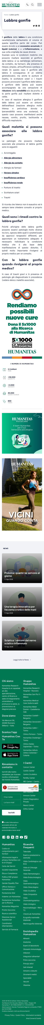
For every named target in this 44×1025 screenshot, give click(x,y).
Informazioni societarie (33, 1015)
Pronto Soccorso (8, 910)
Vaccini (26, 981)
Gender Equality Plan (10, 883)
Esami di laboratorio (31, 946)
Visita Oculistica (29, 891)
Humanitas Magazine (10, 906)
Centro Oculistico (30, 774)
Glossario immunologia (32, 949)
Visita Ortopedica (30, 894)
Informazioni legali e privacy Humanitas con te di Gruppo (11, 860)
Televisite (27, 851)
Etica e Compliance (9, 873)
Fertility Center (29, 778)
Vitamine (26, 985)
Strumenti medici (30, 974)
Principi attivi (28, 964)
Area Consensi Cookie (33, 1018)
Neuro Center (28, 805)
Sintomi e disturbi (30, 971)
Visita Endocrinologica (32, 877)
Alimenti (26, 938)
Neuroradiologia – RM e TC (32, 909)
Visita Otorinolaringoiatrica (31, 899)
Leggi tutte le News (21, 660)
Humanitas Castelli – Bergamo (31, 716)
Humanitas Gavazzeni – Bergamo (32, 723)
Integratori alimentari (31, 956)
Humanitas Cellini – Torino (30, 729)
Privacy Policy (10, 1015)
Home (6, 15)
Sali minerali (28, 967)
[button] (39, 4)
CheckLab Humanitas (31, 914)
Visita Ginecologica (30, 887)
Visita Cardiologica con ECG (32, 862)
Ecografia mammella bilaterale (31, 918)
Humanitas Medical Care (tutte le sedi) (30, 701)
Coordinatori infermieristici (7, 924)
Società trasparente (10, 870)
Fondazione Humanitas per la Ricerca (11, 901)
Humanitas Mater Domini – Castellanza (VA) (31, 709)
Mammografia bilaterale (32, 924)
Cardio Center (28, 771)
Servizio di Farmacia (10, 929)
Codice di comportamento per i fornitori (10, 851)
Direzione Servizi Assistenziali (8, 918)
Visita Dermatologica (31, 874)
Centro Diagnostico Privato (30, 800)
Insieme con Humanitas (11, 896)
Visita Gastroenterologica (30, 882)
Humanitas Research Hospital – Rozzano (31, 689)
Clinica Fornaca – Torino (32, 734)
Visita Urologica (29, 904)
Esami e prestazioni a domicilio (31, 856)
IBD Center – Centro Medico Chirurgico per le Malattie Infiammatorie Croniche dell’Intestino (32, 786)
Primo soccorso (29, 960)
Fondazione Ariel (8, 893)
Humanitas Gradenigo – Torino (32, 739)
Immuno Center (29, 795)
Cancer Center (29, 767)
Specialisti (27, 978)
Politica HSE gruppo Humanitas (10, 878)
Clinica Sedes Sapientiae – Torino (30, 745)
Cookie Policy (20, 1015)
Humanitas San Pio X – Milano (32, 695)
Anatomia (27, 942)
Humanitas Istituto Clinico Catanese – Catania (30, 752)
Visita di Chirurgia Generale (30, 868)
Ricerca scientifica (9, 913)
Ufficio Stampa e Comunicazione (8, 888)
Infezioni (26, 953)
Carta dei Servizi (8, 866)
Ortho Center (28, 809)
